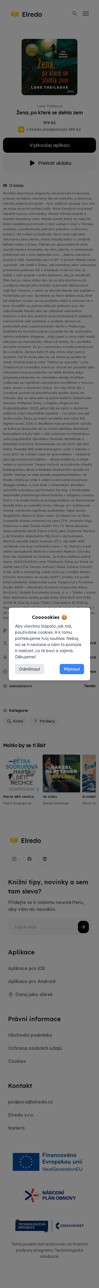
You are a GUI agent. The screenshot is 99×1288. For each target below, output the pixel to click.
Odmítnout (29, 669)
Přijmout (72, 669)
